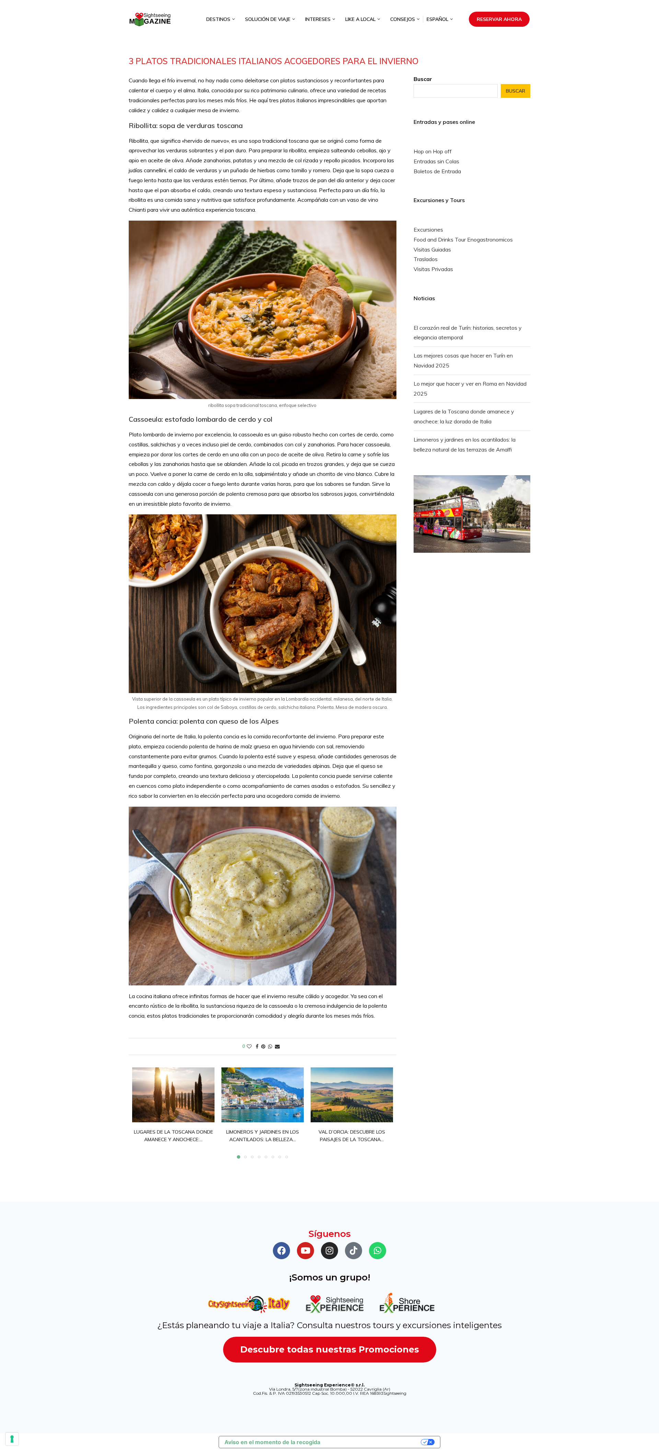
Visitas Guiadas (432, 249)
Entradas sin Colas (436, 161)
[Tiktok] (353, 1250)
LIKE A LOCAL (360, 19)
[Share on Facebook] (257, 1046)
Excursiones (428, 229)
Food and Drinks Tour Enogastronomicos (463, 239)
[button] (141, 1113)
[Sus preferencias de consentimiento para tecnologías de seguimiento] (12, 1439)
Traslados (426, 259)
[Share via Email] (277, 1046)
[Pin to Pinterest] (263, 1046)
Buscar (423, 78)
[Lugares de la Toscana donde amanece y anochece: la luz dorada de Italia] (173, 1094)
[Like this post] (249, 1046)
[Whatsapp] (377, 1250)
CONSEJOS (402, 19)
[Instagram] (329, 1250)
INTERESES (318, 19)
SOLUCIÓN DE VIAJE (267, 19)
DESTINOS (218, 19)
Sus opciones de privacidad (374, 1442)
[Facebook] (281, 1250)
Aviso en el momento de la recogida (272, 1442)
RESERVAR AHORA (499, 19)
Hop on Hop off (433, 151)
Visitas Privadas (433, 269)
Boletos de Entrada (437, 171)
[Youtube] (305, 1250)
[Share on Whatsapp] (270, 1046)
